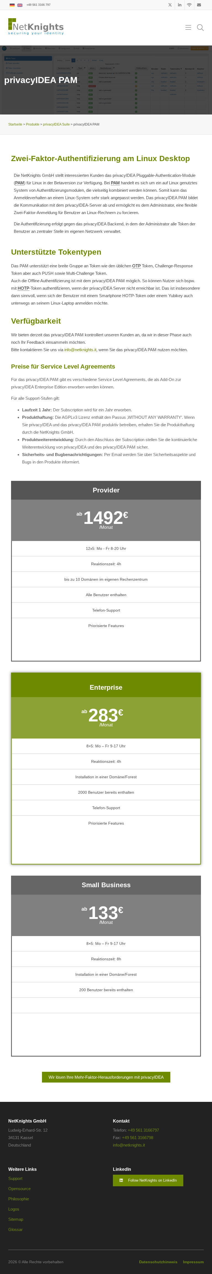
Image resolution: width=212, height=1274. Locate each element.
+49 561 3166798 (137, 1137)
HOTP (23, 288)
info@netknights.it (80, 349)
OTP (136, 265)
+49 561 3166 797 (38, 4)
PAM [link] (115, 182)
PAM (19, 182)
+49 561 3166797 (143, 1130)
